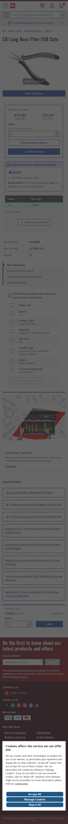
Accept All (34, 794)
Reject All (35, 804)
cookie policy (21, 783)
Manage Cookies (34, 799)
